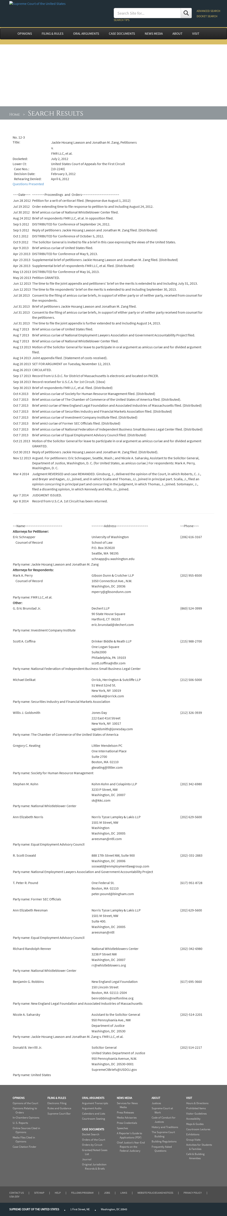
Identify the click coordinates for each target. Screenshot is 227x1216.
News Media (124, 1098)
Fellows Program (82, 1192)
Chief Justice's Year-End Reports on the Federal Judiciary (131, 1147)
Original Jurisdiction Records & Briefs (94, 1166)
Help (58, 1192)
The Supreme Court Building (163, 1134)
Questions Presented (28, 184)
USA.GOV (14, 1196)
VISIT (195, 34)
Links (123, 1192)
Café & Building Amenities (195, 1156)
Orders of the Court (93, 1140)
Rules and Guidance (59, 1108)
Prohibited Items (196, 1108)
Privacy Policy (193, 1192)
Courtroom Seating (93, 1119)
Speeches (122, 1128)
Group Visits (193, 1140)
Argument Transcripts (95, 1103)
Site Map (39, 1192)
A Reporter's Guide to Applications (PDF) (129, 1135)
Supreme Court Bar (59, 1113)
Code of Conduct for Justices (164, 1120)
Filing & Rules (56, 1098)
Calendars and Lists (93, 1113)
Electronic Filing (57, 1103)
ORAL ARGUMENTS (86, 34)
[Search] (186, 13)
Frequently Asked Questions (162, 1149)
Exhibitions (192, 1134)
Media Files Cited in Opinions (24, 1140)
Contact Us (16, 1192)
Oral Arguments (93, 1098)
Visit (189, 1098)
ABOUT (177, 34)
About (156, 1098)
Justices (156, 1103)
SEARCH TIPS (121, 20)
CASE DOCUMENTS (122, 34)
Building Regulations (164, 1141)
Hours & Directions (197, 1103)
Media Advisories (127, 1117)
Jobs (107, 1192)
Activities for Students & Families (199, 1147)
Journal (86, 1159)
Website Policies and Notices (155, 1192)
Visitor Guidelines (196, 1113)
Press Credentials (127, 1123)
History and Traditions (165, 1127)
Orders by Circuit (92, 1145)
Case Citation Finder (24, 1147)
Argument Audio (92, 1108)
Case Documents (93, 1129)
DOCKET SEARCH (207, 16)
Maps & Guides (195, 1124)
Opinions (19, 1098)
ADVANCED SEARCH (208, 11)
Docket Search (90, 1134)
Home (14, 114)
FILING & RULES (52, 34)
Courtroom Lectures (198, 1129)
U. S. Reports (20, 1123)
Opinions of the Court (25, 1103)
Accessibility (193, 1119)
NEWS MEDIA (154, 34)
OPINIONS (25, 34)
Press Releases (125, 1112)
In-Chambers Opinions (26, 1117)
